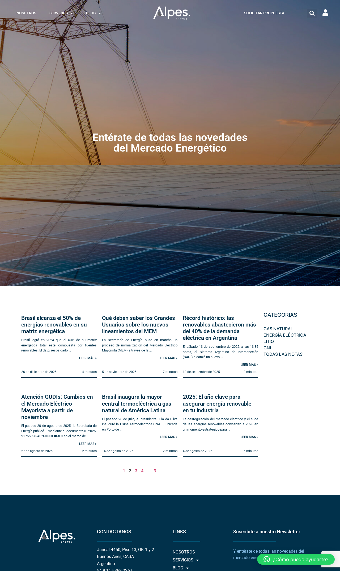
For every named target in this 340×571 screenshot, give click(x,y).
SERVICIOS (58, 13)
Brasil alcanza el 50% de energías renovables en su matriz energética (54, 324)
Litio (269, 341)
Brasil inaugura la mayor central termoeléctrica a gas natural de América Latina (136, 403)
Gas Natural (278, 328)
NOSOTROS (26, 13)
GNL (268, 347)
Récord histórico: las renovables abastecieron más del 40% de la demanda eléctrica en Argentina (219, 328)
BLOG (91, 13)
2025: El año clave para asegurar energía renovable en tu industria (217, 403)
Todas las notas (283, 354)
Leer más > (88, 358)
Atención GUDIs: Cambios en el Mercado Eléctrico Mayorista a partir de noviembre (57, 407)
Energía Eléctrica (285, 335)
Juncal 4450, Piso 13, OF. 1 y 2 (125, 549)
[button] (312, 13)
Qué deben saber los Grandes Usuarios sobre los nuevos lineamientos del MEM (138, 324)
